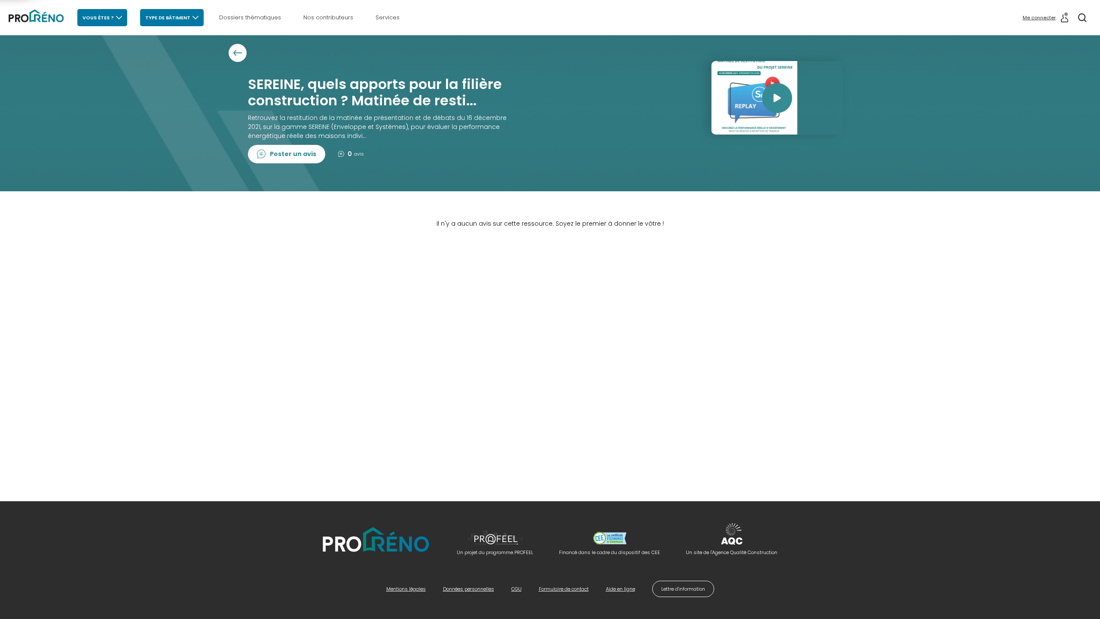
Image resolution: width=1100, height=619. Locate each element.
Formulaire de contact (564, 588)
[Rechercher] (1082, 18)
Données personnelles (468, 588)
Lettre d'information (683, 588)
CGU (516, 588)
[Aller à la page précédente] (238, 53)
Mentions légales (406, 588)
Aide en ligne (620, 588)
